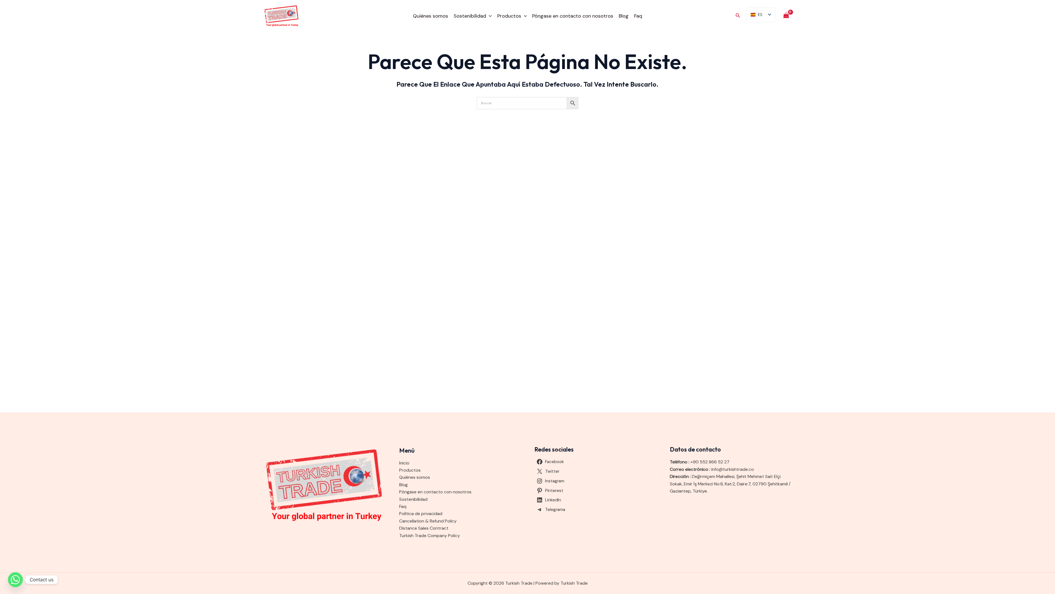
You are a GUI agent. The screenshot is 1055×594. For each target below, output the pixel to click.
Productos (509, 16)
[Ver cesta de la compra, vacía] (786, 16)
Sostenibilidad (470, 16)
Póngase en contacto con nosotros (572, 16)
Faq (638, 16)
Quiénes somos (430, 16)
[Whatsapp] (15, 579)
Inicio (404, 463)
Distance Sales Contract (423, 528)
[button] (489, 16)
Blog (624, 16)
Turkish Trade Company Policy (429, 535)
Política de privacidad (420, 513)
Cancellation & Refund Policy (428, 521)
